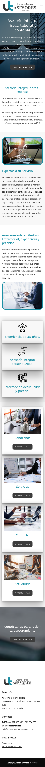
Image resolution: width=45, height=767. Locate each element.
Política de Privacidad (12, 746)
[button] (41, 6)
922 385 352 (17, 722)
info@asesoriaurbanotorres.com (17, 729)
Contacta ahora (22, 67)
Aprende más (22, 447)
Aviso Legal (7, 743)
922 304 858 (30, 722)
